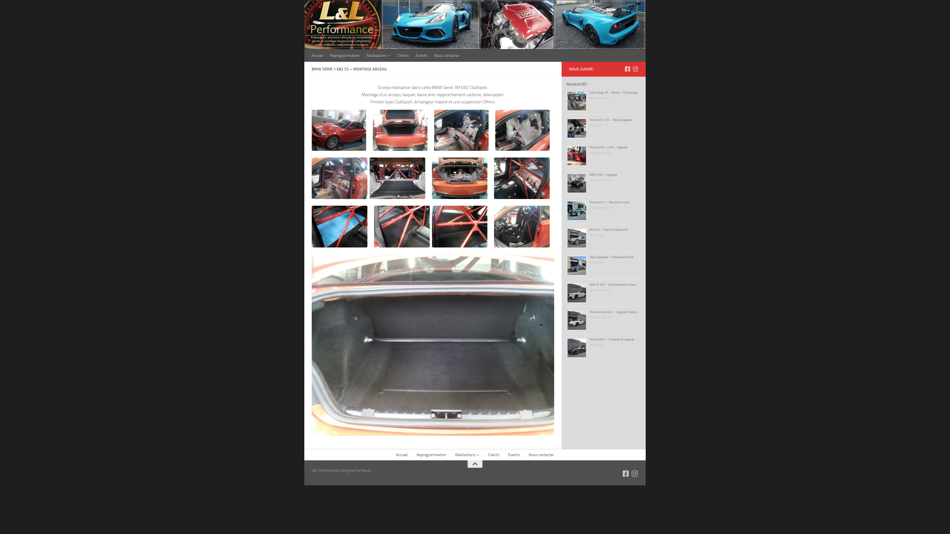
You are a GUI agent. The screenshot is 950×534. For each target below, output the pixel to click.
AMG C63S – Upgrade (603, 175)
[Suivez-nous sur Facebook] (627, 69)
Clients (403, 55)
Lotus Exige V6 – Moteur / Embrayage (613, 92)
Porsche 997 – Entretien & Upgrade (612, 339)
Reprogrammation (345, 55)
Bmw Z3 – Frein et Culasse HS (609, 229)
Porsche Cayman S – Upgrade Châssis (613, 312)
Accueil (317, 55)
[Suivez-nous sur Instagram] (635, 69)
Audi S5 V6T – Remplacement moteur (613, 284)
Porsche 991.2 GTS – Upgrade (608, 147)
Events (421, 55)
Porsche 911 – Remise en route (609, 202)
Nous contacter (446, 55)
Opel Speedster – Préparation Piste (612, 257)
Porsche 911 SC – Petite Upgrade (611, 120)
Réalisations (377, 55)
